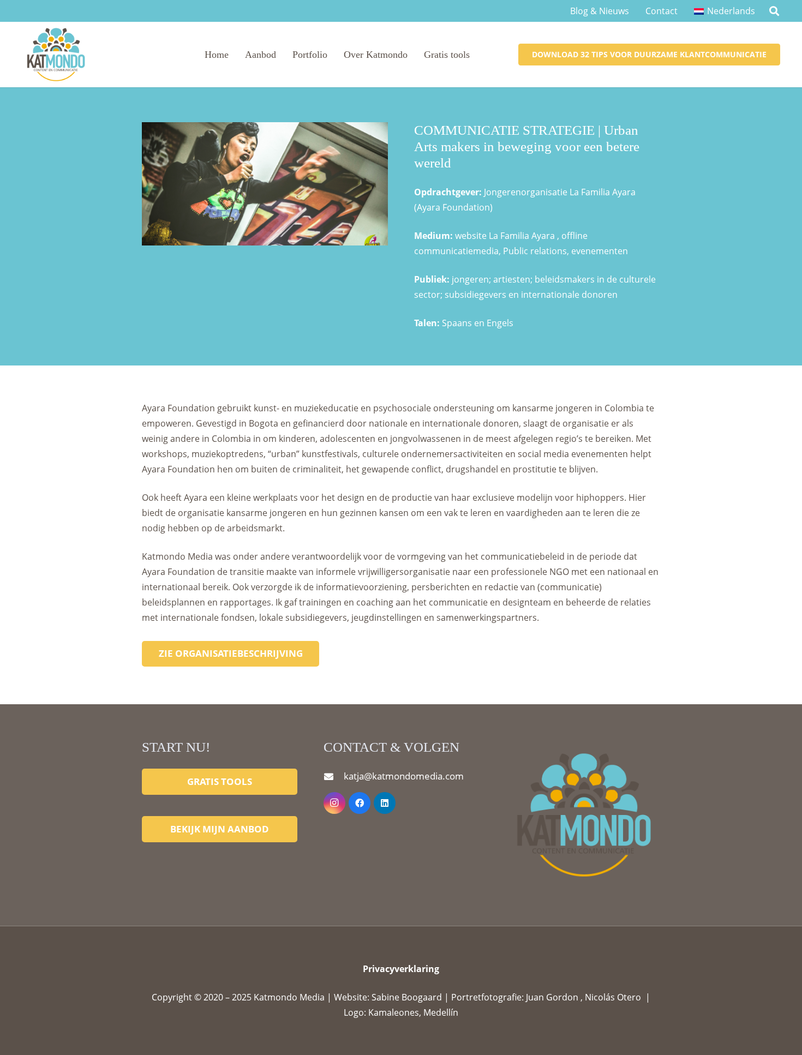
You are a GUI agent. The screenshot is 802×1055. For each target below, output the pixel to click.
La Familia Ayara (522, 236)
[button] (774, 11)
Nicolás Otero (613, 997)
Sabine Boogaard (408, 997)
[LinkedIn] (385, 803)
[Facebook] (359, 803)
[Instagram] (334, 803)
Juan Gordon (553, 997)
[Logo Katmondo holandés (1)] (55, 54)
